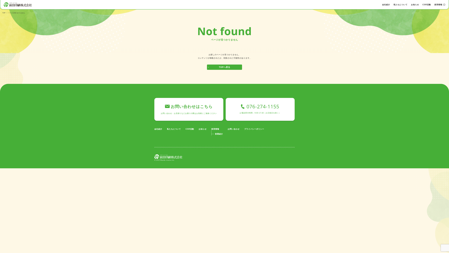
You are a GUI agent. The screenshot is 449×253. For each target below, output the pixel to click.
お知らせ (415, 5)
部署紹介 (219, 134)
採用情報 (215, 129)
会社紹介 (386, 5)
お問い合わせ (234, 129)
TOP (3, 13)
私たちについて (400, 5)
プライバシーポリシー (254, 129)
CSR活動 (426, 5)
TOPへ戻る (224, 67)
